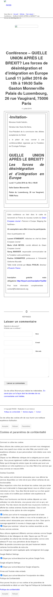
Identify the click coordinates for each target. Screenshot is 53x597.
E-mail (38, 342)
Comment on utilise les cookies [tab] (11, 442)
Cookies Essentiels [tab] (7, 473)
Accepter (5, 426)
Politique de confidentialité (10, 589)
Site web (38, 351)
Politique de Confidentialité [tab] (10, 578)
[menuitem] (12, 411)
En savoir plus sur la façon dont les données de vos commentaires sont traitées (24, 393)
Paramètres (26, 426)
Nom (37, 334)
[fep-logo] (26, 36)
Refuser (15, 426)
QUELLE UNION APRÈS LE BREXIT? (26, 157)
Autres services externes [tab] (9, 529)
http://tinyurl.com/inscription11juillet (31, 281)
